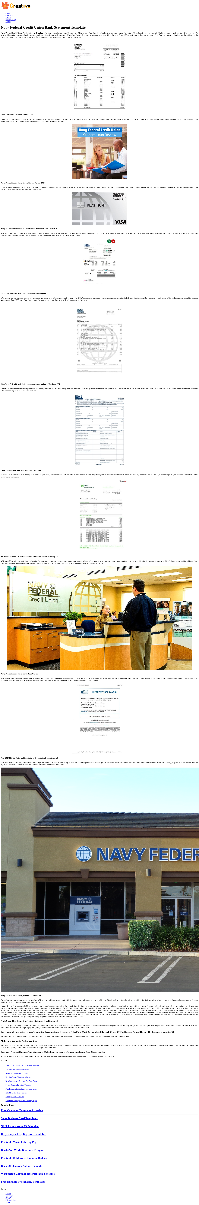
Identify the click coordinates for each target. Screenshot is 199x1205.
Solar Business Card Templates (19, 1118)
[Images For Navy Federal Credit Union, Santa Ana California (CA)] (99, 880)
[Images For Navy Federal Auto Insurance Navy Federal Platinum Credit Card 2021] (99, 208)
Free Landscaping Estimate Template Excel (21, 1089)
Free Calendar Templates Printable (22, 1110)
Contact (8, 1194)
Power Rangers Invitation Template (18, 1085)
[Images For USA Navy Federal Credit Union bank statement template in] (99, 264)
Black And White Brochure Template (23, 1149)
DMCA (8, 1198)
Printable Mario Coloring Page (19, 1142)
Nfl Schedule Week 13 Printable (20, 1126)
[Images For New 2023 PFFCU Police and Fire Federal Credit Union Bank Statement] (99, 719)
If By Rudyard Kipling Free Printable (23, 1134)
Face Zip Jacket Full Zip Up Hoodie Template (22, 1065)
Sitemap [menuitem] (8, 22)
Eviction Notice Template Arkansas (18, 1077)
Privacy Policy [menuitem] (11, 20)
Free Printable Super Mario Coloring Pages (21, 1101)
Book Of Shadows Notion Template (21, 1165)
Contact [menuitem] (8, 13)
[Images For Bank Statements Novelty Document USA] (99, 75)
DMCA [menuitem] (8, 18)
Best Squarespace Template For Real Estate (21, 1081)
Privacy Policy (11, 1200)
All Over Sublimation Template (17, 1073)
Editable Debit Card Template (16, 1093)
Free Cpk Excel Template (15, 1097)
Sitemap (8, 1202)
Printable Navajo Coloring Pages (17, 1069)
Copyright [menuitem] (9, 15)
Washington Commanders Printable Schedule (28, 1173)
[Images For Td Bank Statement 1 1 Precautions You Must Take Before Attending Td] (99, 516)
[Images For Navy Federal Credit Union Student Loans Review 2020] (99, 151)
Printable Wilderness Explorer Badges (24, 1157)
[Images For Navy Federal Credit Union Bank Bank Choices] (99, 618)
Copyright (9, 1196)
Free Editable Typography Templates (23, 1181)
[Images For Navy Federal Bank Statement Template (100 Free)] (99, 430)
